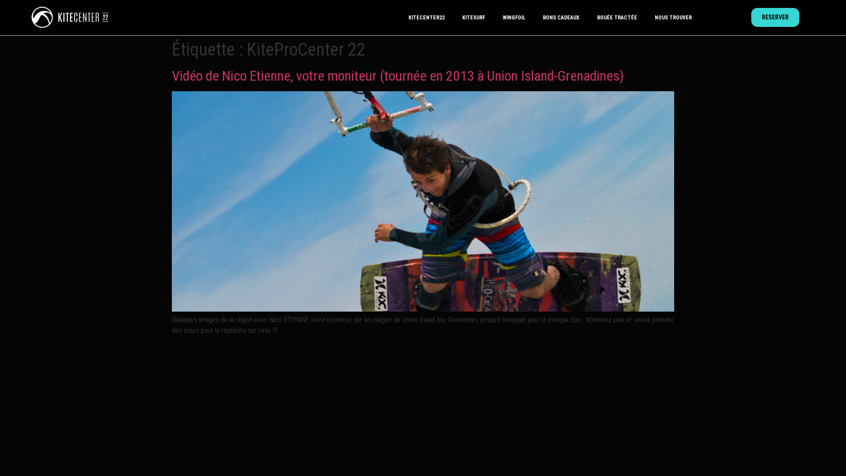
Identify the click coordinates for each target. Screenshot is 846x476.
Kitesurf (473, 18)
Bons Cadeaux (561, 18)
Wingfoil (514, 18)
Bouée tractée (617, 18)
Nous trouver (673, 18)
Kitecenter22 (426, 18)
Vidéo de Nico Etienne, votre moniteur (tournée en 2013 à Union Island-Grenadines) (398, 75)
